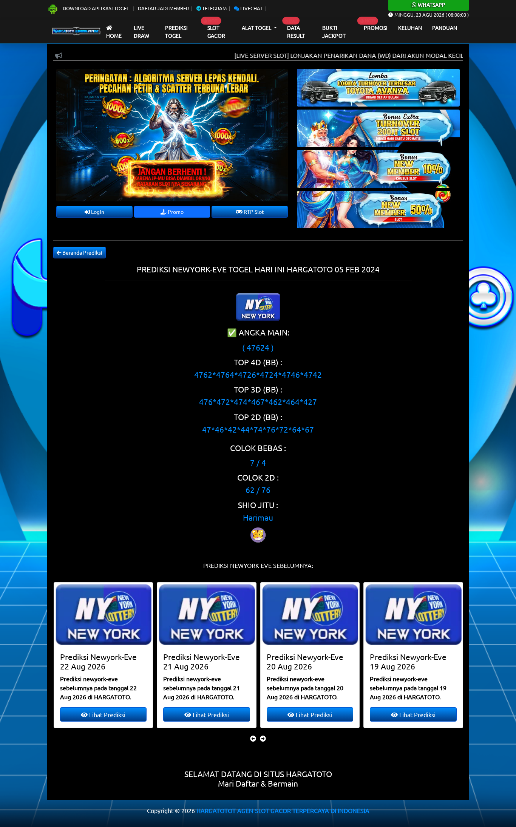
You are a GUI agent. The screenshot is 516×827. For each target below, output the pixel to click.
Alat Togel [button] (257, 27)
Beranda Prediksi (81, 252)
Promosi (376, 27)
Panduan (444, 27)
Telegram (214, 8)
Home (114, 35)
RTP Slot (253, 211)
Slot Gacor (216, 31)
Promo (175, 211)
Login (97, 211)
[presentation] (253, 738)
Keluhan (410, 27)
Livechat (251, 8)
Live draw (141, 31)
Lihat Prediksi (106, 714)
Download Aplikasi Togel (96, 8)
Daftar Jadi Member (163, 8)
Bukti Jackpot (334, 31)
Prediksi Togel (176, 31)
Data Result (296, 31)
